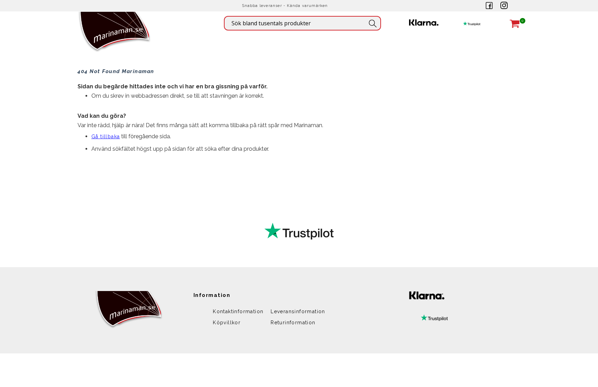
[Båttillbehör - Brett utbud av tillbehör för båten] (115, 41)
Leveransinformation (298, 311)
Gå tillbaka (105, 136)
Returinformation (293, 322)
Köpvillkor (227, 322)
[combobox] (302, 23)
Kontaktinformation (238, 311)
